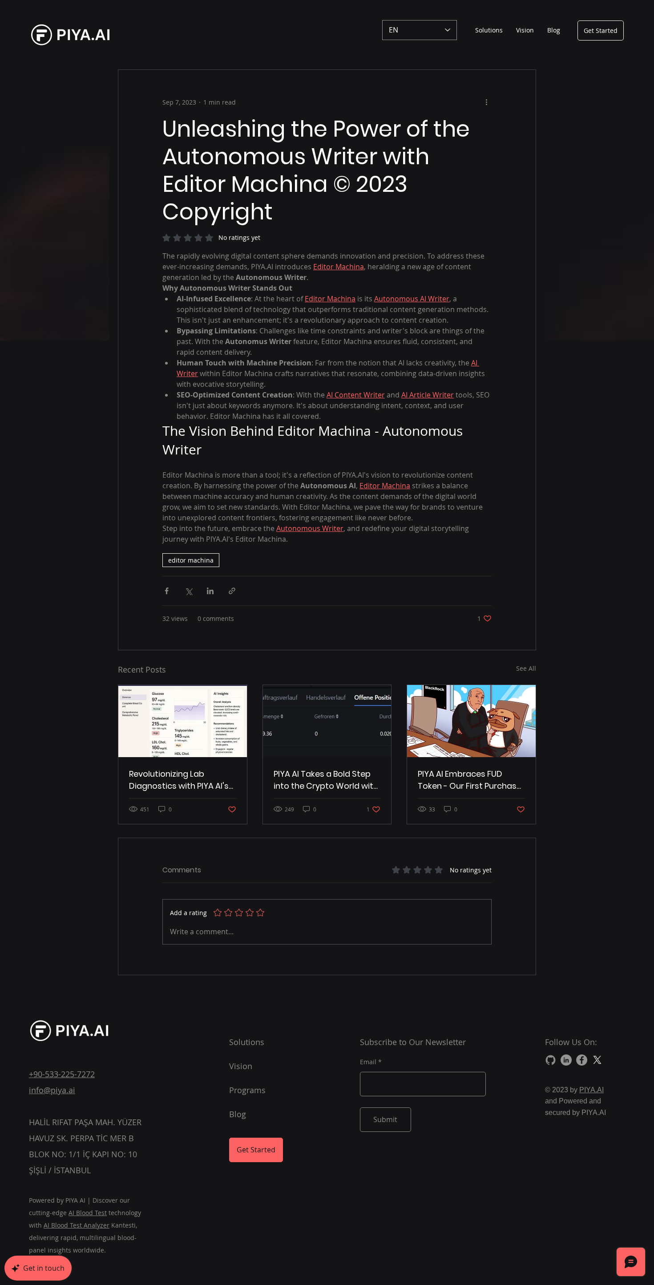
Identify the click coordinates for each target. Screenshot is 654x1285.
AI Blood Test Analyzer (76, 1225)
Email (368, 1062)
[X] (597, 1060)
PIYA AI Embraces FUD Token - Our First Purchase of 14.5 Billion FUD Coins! (469, 780)
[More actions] (486, 102)
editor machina (191, 560)
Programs (247, 1090)
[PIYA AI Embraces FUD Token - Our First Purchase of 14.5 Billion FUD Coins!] (471, 721)
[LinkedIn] (566, 1060)
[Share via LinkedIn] (210, 591)
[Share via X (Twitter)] (188, 591)
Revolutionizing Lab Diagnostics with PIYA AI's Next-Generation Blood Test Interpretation (179, 780)
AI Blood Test (88, 1212)
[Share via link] (232, 591)
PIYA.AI (591, 1090)
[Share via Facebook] (166, 591)
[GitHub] (550, 1060)
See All (526, 668)
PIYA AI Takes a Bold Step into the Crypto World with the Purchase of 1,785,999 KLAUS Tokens (326, 780)
